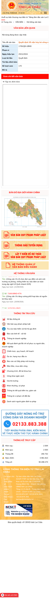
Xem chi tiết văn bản (13, 76)
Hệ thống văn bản (34, 22)
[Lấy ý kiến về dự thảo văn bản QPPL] (25, 255)
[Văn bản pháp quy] (25, 234)
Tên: (23, 306)
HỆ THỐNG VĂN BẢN (24, 273)
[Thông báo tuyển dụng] (25, 245)
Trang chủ (7, 22)
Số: (12, 286)
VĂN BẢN (19, 22)
